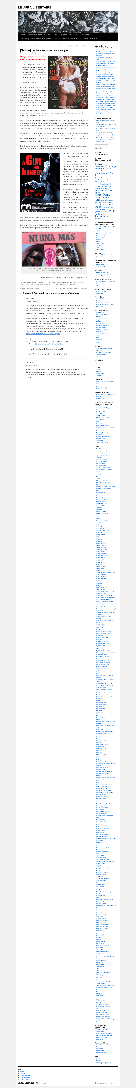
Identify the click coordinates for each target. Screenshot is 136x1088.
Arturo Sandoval (67, 282)
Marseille (107, 188)
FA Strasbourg (100, 1050)
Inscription (22, 1071)
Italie (104, 182)
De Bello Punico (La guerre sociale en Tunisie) (62, 35)
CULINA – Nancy (101, 630)
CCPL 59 (98, 519)
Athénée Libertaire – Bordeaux (104, 1001)
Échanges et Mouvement (102, 643)
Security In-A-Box (101, 959)
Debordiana (99, 362)
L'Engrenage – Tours (101, 740)
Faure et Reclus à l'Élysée (102, 664)
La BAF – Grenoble (101, 754)
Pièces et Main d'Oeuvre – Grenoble (105, 304)
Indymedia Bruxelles (101, 702)
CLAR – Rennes (100, 534)
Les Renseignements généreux (103, 274)
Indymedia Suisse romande (103, 324)
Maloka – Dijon (100, 855)
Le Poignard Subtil (101, 821)
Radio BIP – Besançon (102, 920)
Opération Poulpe (100, 884)
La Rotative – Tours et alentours (104, 790)
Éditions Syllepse (100, 649)
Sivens (104, 205)
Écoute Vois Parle (100, 645)
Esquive (98, 658)
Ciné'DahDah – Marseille (102, 530)
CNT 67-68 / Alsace (101, 566)
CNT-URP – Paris (101, 589)
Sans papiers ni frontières (102, 951)
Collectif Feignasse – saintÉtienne (104, 601)
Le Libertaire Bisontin (101, 813)
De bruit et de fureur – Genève (104, 631)
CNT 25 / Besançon (101, 542)
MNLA (97, 190)
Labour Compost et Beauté (103, 804)
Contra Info (99, 614)
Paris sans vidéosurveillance (103, 436)
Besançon (104, 171)
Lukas (97, 120)
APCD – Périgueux (101, 463)
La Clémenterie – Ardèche (102, 762)
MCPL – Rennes (100, 863)
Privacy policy (41, 1083)
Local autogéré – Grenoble (103, 1016)
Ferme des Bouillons (101, 666)
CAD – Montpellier (101, 1003)
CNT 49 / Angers (100, 559)
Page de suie (99, 890)
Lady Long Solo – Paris (102, 806)
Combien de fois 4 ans (102, 1029)
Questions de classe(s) (102, 918)
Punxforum (99, 911)
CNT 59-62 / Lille (100, 565)
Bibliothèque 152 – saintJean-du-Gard (105, 486)
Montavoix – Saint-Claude (103, 872)
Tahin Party (99, 375)
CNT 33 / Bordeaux (101, 547)
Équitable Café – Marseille (103, 651)
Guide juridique (100, 419)
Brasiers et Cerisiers (101, 498)
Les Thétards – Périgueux (102, 834)
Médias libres (99, 865)
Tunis (109, 207)
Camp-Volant (99, 507)
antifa (105, 166)
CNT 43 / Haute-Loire (101, 555)
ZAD (112, 211)
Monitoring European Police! (103, 433)
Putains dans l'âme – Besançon (104, 1035)
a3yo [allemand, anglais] (102, 452)
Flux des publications (25, 1075)
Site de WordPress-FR (25, 1079)
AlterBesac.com (100, 312)
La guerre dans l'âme (101, 236)
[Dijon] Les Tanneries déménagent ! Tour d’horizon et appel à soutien (105, 134)
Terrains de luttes (100, 983)
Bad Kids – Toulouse (101, 480)
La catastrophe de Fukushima (103, 1062)
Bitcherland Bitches (101, 492)
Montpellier (103, 190)
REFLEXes (99, 937)
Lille (102, 186)
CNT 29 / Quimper (101, 543)
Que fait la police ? (101, 915)
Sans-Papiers (99, 440)
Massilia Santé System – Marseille (105, 861)
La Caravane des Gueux (102, 389)
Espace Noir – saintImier (102, 656)
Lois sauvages (99, 429)
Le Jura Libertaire (84, 35)
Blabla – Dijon (100, 494)
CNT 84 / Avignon (101, 574)
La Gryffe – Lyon (100, 769)
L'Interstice (99, 752)
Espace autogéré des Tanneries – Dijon (106, 653)
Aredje (98, 471)
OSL (97, 285)
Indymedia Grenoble (101, 704)
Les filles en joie (100, 832)
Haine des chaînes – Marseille (103, 691)
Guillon (98, 128)
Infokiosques (99, 712)
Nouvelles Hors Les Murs (102, 333)
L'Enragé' (98, 742)
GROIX (98, 1008)
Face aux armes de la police (103, 662)
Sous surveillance (100, 966)
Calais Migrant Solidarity (102, 408)
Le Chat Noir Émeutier (102, 807)
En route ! (98, 316)
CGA (97, 524)
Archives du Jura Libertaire (103, 467)
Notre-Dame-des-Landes (103, 195)
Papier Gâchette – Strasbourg (103, 892)
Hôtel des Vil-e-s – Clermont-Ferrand (105, 696)
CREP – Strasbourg (101, 626)
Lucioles (98, 241)
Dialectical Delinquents (102, 637)
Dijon (96, 180)
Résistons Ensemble (101, 438)
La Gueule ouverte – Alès (102, 773)
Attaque (98, 478)
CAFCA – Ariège (100, 505)
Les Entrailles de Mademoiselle (104, 1033)
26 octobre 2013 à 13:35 (33, 365)
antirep (112, 166)
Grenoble (100, 182)
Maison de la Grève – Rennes (103, 1018)
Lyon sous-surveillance (102, 851)
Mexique (38, 284)
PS (107, 200)
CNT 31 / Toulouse (101, 545)
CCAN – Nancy (100, 517)
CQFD (98, 622)
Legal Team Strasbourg (102, 425)
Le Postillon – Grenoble (102, 823)
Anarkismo (99, 457)
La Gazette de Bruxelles (102, 767)
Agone (98, 369)
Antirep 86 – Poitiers (101, 461)
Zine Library (99, 993)
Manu (28, 298)
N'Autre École (99, 876)
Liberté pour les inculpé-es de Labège (105, 427)
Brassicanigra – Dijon (101, 499)
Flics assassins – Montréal (103, 417)
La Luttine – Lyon (100, 779)
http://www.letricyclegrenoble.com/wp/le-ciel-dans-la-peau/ (46, 344)
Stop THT (98, 974)
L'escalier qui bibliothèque (102, 325)
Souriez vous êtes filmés (102, 442)
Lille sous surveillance (101, 836)
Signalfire (98, 247)
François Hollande (102, 180)
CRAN (98, 1058)
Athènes (110, 169)
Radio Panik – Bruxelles (102, 928)
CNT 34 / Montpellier (101, 549)
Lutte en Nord (99, 842)
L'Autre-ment (99, 739)
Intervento (98, 716)
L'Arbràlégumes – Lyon (102, 387)
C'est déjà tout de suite (101, 503)
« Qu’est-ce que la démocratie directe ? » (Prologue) (36, 39)
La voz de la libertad (101, 798)
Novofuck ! (99, 335)
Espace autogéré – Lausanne (103, 1006)
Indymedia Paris (100, 710)
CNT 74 (98, 570)
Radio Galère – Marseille (102, 924)
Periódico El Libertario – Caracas (104, 899)
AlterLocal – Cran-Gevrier (103, 455)
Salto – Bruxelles (100, 949)
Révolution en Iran (101, 291)
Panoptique (99, 434)
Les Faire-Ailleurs (100, 830)
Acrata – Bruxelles (101, 454)
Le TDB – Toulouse (101, 827)
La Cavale (98, 758)
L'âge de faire (99, 729)
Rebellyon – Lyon (100, 934)
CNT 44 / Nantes (100, 557)
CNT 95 (98, 580)
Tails (97, 980)
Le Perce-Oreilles (100, 819)
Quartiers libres (100, 913)
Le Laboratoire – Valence (102, 811)
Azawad (97, 170)
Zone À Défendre (100, 995)
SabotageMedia (100, 245)
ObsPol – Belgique (101, 880)
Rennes (111, 200)
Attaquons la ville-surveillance (29, 46)
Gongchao (98, 672)
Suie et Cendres (100, 976)
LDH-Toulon (99, 423)
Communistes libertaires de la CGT (105, 612)
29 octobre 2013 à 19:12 (33, 301)
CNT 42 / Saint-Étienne (102, 553)
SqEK (97, 968)
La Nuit (98, 781)
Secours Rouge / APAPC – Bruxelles (105, 957)
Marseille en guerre (101, 857)
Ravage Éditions (100, 276)
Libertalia (98, 371)
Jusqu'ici (98, 396)
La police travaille (103, 183)
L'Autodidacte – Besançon (102, 737)
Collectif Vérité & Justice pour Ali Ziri (105, 607)
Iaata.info (98, 698)
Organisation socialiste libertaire (104, 888)
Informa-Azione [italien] (102, 234)
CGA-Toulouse (100, 528)
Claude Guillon (100, 299)
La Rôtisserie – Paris (101, 1012)
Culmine (98, 230)
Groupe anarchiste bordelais (103, 674)
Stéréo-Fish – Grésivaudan (103, 972)
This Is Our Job (100, 249)
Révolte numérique (101, 947)
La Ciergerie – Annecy (102, 760)
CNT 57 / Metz (100, 563)
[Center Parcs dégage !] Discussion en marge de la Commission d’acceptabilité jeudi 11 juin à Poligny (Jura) (105, 105)
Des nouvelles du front (102, 314)
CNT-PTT (98, 586)
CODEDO (99, 413)
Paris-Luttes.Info (100, 893)
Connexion (22, 1073)
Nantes (110, 190)
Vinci (104, 209)
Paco (97, 337)
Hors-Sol (98, 695)
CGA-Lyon (99, 526)
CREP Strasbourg (100, 628)
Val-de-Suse (98, 209)
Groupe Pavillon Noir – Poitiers (104, 683)
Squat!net (98, 970)
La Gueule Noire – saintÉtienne (104, 771)
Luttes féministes (42, 282)
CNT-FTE (98, 582)
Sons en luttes (99, 962)
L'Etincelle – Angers (101, 1010)
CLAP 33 (98, 410)
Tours (105, 207)
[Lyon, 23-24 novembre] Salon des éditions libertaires (72, 46)
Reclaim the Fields (101, 936)
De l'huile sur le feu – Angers (103, 633)
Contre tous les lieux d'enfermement (105, 620)
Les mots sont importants (102, 302)
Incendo (98, 700)
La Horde (98, 775)
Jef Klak (98, 719)
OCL (97, 882)
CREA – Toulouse (101, 624)
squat (110, 204)
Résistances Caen (100, 941)
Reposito (98, 939)
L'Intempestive (100, 750)
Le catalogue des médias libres (36, 35)
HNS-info (98, 322)
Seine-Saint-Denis (99, 205)
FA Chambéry (99, 1048)
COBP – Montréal (101, 412)
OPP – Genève (100, 886)
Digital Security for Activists (103, 352)
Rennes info (99, 339)
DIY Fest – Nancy (101, 385)
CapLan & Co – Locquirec (103, 513)
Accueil (22, 35)
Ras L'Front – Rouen (101, 932)
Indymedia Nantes (100, 708)
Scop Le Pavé (99, 306)
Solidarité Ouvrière (101, 960)
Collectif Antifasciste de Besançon (104, 595)
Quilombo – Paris (100, 266)
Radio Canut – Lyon (101, 922)
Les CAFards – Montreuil (102, 828)
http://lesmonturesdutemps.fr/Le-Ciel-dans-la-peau (43, 333)
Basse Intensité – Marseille (103, 482)
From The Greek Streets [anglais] (104, 232)
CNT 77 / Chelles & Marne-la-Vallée (105, 572)
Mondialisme (99, 871)
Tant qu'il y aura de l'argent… (103, 981)
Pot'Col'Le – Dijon (101, 903)
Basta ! (98, 484)
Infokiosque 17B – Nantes (103, 272)
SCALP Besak (100, 953)
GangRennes (99, 320)
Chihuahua (76, 282)
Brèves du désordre (101, 501)
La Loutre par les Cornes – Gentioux (105, 777)
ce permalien (72, 284)
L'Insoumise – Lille (101, 748)
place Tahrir (103, 200)
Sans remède (99, 1039)
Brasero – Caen (100, 496)
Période (98, 897)
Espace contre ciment (101, 654)
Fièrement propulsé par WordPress (106, 1083)
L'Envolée (98, 421)
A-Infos (98, 450)
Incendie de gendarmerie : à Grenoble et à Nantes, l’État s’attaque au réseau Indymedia (105, 53)
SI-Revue (98, 364)
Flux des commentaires (25, 1077)
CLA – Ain (99, 532)
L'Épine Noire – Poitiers (102, 744)
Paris (97, 199)
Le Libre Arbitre (100, 237)
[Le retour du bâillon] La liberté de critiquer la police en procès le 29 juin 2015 (105, 69)
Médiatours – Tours (101, 867)
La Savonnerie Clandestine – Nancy (105, 792)
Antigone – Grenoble (101, 459)
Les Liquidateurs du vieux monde (104, 1064)
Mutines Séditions (100, 373)
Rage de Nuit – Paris (101, 1037)
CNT (97, 536)
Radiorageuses (100, 930)
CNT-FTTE (99, 584)
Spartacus (98, 341)
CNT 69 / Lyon (100, 568)
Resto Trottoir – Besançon (102, 945)
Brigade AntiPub (100, 406)
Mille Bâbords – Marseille (102, 869)
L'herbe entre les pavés (102, 301)
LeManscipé (99, 331)
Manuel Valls (99, 188)
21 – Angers (99, 448)
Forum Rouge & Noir (101, 668)
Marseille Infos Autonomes (103, 859)
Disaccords (99, 639)
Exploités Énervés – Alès (102, 660)
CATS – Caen (99, 515)
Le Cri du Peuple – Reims (102, 1014)
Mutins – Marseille (101, 354)
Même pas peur (100, 243)
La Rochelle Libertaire (101, 788)
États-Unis (33, 284)
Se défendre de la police (102, 955)
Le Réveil (98, 239)
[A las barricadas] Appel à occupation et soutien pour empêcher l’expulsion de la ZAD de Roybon (105, 63)
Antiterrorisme (101, 168)
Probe (97, 909)
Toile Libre (99, 356)
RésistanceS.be (100, 943)
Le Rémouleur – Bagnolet (102, 825)
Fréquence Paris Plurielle (102, 670)
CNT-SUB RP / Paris (101, 587)
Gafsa (96, 182)
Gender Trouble (100, 1031)
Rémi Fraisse (98, 202)
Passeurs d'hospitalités (102, 895)
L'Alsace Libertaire (101, 733)
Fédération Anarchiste (101, 1052)
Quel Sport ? (99, 916)
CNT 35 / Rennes (100, 551)
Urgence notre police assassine (104, 987)
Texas (43, 284)
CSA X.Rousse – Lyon (102, 1004)
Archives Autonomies (101, 465)
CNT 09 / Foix (100, 538)
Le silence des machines (102, 329)
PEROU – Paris (100, 901)
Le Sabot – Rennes (101, 327)
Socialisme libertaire (101, 124)
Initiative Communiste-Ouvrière (104, 714)
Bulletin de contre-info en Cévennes (105, 394)
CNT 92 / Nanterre (101, 578)
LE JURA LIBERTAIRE (34, 7)
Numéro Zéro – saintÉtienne (103, 878)
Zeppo (97, 991)
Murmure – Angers (101, 874)
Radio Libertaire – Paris (102, 926)
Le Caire (98, 186)
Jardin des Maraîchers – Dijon (103, 718)
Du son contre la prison (102, 641)
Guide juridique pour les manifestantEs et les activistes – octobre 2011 (76, 39)
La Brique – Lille (100, 398)
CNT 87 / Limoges (101, 576)
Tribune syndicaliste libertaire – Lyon (105, 985)
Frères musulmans (111, 180)
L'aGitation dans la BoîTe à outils (104, 731)
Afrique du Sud (99, 166)
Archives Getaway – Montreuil (104, 469)
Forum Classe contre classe (103, 318)
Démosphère (99, 635)
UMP (111, 207)
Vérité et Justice (102, 211)
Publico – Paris (100, 264)
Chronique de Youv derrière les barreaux (105, 175)
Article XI (98, 473)
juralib (39, 53)
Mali (109, 186)
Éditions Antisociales (101, 215)
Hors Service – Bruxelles (102, 693)
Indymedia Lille (100, 706)
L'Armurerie (99, 735)
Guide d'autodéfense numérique (104, 689)
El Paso (27, 284)
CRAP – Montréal (101, 415)
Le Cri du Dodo (100, 809)
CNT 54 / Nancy (100, 561)
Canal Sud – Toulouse (101, 511)
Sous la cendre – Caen (101, 964)
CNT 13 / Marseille (101, 540)
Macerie (98, 431)
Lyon (105, 186)
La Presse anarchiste (101, 783)
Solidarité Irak (99, 293)
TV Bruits (98, 343)
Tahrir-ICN (99, 978)
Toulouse (99, 206)
